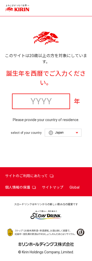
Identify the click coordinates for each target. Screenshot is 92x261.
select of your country (26, 133)
